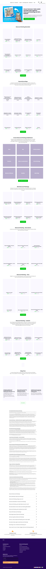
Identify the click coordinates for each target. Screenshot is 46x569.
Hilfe (35, 2)
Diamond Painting (9, 567)
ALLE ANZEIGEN (23, 75)
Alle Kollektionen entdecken (23, 180)
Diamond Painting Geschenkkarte (24, 547)
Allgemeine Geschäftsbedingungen (24, 548)
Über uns (20, 545)
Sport (21, 466)
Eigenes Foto (12, 2)
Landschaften (10, 466)
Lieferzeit (4, 547)
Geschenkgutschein (25, 2)
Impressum (21, 552)
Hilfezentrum (5, 545)
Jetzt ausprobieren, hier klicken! (29, 18)
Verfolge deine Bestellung (6, 546)
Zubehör (20, 2)
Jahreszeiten (16, 466)
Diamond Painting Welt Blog (23, 546)
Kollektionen (31, 2)
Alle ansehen (23, 402)
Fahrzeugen (14, 466)
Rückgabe (4, 548)
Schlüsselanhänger (11, 449)
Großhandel (21, 551)
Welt (11, 567)
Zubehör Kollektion (34, 441)
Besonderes (17, 2)
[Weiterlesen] (9, 382)
